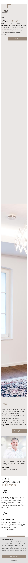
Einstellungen (14, 560)
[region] (14, 550)
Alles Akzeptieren (14, 556)
